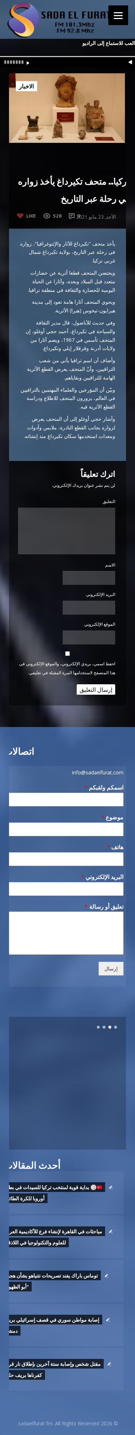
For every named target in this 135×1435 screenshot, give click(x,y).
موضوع (112, 817)
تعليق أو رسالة (104, 906)
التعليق (109, 501)
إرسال (111, 969)
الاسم (110, 565)
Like (31, 215)
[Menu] (118, 15)
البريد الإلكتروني (100, 594)
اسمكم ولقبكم (103, 787)
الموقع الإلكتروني (99, 624)
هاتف (115, 847)
